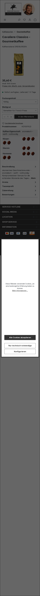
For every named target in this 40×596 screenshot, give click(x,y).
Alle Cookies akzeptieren (20, 337)
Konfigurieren (20, 351)
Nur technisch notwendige (20, 346)
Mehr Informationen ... (20, 291)
